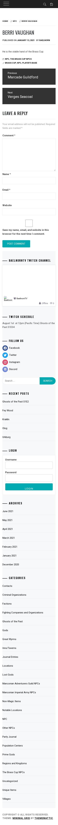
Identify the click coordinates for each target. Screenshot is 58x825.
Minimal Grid (21, 818)
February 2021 (9, 546)
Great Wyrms (9, 639)
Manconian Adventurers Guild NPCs (21, 683)
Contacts (7, 586)
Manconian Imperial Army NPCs (19, 692)
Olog (4, 428)
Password (10, 472)
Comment (8, 135)
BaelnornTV (22, 298)
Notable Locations (12, 710)
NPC (19, 63)
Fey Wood (7, 410)
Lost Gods (8, 674)
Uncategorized (10, 781)
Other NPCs (8, 727)
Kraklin (5, 419)
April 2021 (7, 529)
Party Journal (9, 736)
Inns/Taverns (9, 648)
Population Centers (12, 745)
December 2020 (10, 564)
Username (11, 459)
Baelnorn (44, 40)
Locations (7, 665)
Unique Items (9, 790)
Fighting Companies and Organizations (22, 612)
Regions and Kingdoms (14, 763)
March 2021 (8, 537)
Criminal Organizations (14, 594)
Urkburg (6, 437)
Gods (5, 630)
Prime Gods (8, 754)
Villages (6, 798)
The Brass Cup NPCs (21, 59)
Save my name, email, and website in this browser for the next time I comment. (25, 232)
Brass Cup (10, 63)
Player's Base (29, 63)
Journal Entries (10, 656)
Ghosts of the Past (12, 621)
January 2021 (9, 555)
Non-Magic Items (11, 701)
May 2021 (7, 520)
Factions (7, 603)
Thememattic (43, 818)
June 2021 (7, 511)
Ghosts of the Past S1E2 (15, 401)
